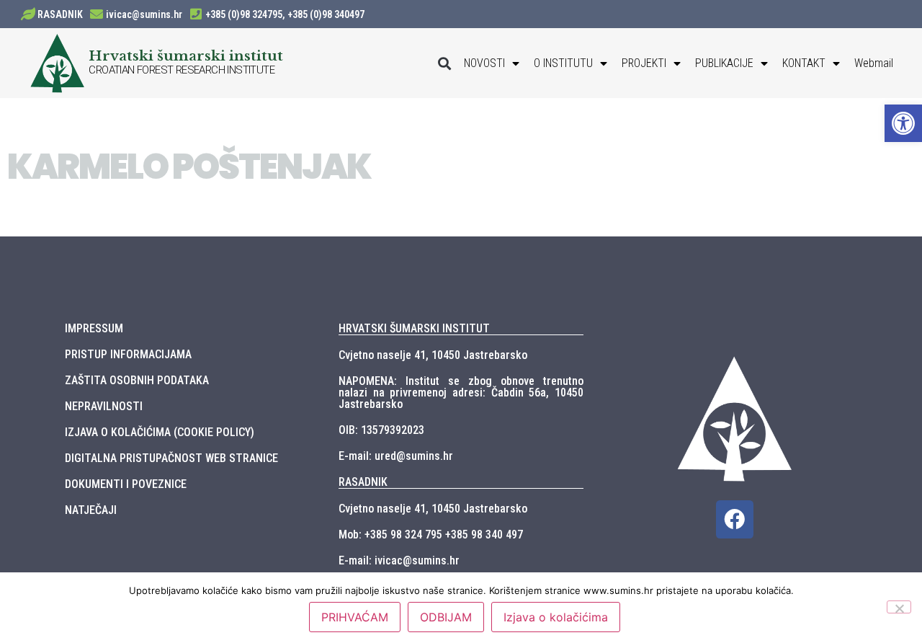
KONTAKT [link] (803, 63)
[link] (903, 123)
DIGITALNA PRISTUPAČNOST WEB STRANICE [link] (171, 458)
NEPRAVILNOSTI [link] (104, 406)
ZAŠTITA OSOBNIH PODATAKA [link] (137, 380)
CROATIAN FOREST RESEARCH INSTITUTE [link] (181, 69)
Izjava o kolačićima (555, 617)
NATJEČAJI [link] (91, 510)
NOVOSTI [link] (484, 63)
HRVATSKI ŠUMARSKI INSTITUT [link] (414, 328)
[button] (445, 63)
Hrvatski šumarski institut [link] (186, 55)
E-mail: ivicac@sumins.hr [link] (399, 560)
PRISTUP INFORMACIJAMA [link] (128, 354)
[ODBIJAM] (899, 606)
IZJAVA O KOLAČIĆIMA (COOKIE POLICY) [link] (159, 432)
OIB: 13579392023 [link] (381, 430)
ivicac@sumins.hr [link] (144, 14)
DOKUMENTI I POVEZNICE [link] (126, 484)
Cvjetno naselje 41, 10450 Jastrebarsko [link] (433, 355)
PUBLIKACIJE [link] (724, 63)
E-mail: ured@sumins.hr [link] (396, 456)
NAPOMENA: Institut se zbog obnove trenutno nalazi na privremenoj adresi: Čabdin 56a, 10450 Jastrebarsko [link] (461, 392)
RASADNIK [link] (60, 14)
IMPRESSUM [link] (94, 328)
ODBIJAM (446, 617)
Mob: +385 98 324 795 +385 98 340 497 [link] (431, 534)
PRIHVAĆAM (354, 617)
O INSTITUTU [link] (563, 63)
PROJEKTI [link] (644, 63)
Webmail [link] (873, 63)
